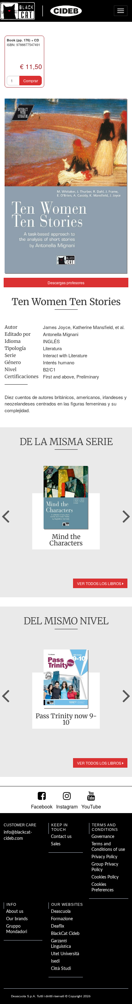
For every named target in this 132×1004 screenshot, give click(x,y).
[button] (5, 514)
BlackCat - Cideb (41, 10)
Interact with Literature (65, 355)
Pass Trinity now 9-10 (66, 719)
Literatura (52, 348)
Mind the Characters (66, 539)
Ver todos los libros (99, 583)
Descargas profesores (66, 282)
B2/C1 (49, 369)
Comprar (30, 80)
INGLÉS (51, 341)
